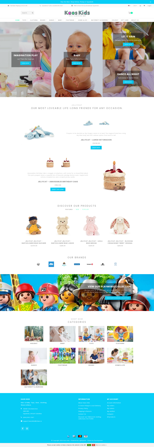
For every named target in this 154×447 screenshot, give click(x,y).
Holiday (115, 20)
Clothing (34, 20)
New (77, 209)
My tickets (110, 408)
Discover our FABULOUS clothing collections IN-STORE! (89, 418)
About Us (135, 20)
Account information (114, 403)
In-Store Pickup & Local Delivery (89, 405)
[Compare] (140, 5)
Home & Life (82, 20)
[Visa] (86, 436)
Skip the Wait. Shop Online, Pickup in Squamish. (77, 2)
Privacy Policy (83, 408)
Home (17, 20)
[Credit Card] (74, 436)
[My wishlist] (144, 5)
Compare (110, 414)
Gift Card (125, 20)
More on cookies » (101, 445)
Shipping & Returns (85, 411)
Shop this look (58, 189)
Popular (85, 209)
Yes (89, 445)
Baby (60, 20)
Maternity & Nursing (99, 20)
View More (25, 63)
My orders (110, 405)
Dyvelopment (98, 440)
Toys (24, 20)
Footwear (70, 20)
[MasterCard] (80, 436)
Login (149, 5)
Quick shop (34, 240)
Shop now (128, 44)
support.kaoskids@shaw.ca (32, 421)
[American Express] (68, 436)
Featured (69, 209)
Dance (51, 20)
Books (42, 20)
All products (111, 417)
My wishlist (111, 411)
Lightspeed (82, 440)
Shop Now (96, 147)
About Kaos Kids (84, 403)
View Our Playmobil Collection (118, 298)
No (93, 445)
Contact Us (82, 414)
